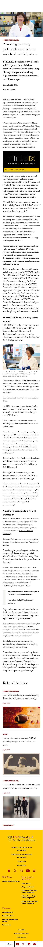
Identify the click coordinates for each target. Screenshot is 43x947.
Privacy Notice (21, 929)
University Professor (18, 246)
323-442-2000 (21, 857)
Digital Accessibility (21, 937)
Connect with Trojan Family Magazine (29, 891)
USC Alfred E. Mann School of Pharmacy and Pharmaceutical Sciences (21, 129)
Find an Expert (7, 912)
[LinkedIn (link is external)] (29, 944)
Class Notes (26, 883)
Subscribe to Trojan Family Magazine (29, 897)
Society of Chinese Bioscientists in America (17, 307)
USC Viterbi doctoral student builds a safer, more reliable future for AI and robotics (21, 786)
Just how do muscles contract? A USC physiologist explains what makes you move (19, 741)
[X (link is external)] (23, 944)
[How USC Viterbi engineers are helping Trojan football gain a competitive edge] (21, 717)
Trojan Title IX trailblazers (20, 115)
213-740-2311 (21, 850)
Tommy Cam (21, 861)
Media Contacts (8, 916)
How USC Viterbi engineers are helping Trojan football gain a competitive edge (20, 697)
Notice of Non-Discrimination (21, 933)
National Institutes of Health (15, 278)
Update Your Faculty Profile (10, 920)
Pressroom (6, 925)
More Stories (8, 825)
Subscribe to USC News (11, 881)
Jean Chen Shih (15, 123)
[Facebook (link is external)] (9, 870)
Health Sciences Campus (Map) (21, 854)
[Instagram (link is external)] (21, 870)
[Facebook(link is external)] (17, 944)
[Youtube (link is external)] (28, 870)
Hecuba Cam (21, 865)
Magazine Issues (28, 887)
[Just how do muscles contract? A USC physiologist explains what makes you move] (21, 764)
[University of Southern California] (21, 839)
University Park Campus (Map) (21, 847)
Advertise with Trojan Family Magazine (30, 902)
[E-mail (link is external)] (34, 944)
